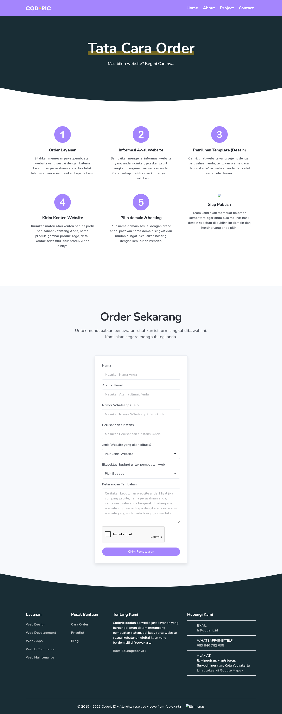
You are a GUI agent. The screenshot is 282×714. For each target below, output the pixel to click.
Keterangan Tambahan (119, 484)
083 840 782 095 (210, 645)
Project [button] (227, 8)
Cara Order (79, 624)
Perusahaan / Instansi (118, 425)
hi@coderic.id (207, 630)
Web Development (41, 632)
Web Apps (34, 641)
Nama (106, 365)
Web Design (35, 624)
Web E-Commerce (40, 649)
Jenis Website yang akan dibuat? (126, 445)
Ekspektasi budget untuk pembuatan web (133, 464)
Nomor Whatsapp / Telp (120, 405)
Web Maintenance (40, 657)
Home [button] (192, 8)
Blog (75, 641)
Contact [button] (246, 8)
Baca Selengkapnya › (129, 651)
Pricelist (77, 632)
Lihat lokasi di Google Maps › (220, 670)
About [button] (209, 8)
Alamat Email (112, 385)
